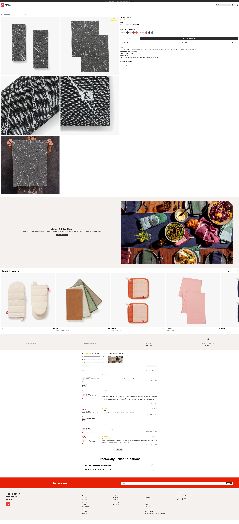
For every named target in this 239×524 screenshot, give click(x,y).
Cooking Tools (85, 502)
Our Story (115, 495)
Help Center (147, 501)
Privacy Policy (148, 506)
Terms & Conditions (149, 508)
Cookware (84, 499)
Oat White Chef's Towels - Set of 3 (92, 395)
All (1, 14)
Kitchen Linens (7, 14)
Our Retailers (116, 499)
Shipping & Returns (149, 502)
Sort (146, 370)
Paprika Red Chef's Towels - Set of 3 (92, 429)
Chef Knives (85, 497)
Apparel (84, 504)
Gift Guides (84, 508)
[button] (93, 356)
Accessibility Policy (149, 509)
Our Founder (116, 497)
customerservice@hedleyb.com (184, 495)
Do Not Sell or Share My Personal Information (155, 513)
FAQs (146, 499)
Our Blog (115, 501)
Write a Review (153, 366)
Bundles (84, 509)
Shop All (84, 515)
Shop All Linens (62, 234)
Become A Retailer (149, 511)
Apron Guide (116, 502)
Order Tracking (148, 495)
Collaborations (85, 506)
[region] (115, 359)
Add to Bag (83, 325)
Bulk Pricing (84, 513)
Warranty (147, 504)
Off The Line (116, 504)
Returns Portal (148, 497)
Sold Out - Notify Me (188, 38)
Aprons (83, 495)
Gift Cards (84, 511)
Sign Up (229, 483)
